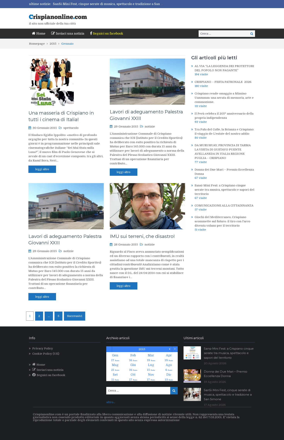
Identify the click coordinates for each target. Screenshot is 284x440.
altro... (110, 402)
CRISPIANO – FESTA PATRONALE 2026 (223, 82)
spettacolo (70, 128)
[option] (109, 4)
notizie (150, 126)
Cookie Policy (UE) (45, 353)
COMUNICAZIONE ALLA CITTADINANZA (224, 205)
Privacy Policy (42, 348)
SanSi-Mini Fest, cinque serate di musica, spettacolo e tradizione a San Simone (112, 4)
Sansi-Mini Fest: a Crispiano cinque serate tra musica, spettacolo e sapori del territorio (224, 190)
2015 (142, 349)
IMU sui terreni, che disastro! (142, 236)
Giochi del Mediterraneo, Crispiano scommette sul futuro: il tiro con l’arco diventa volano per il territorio (222, 221)
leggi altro (42, 169)
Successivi (74, 316)
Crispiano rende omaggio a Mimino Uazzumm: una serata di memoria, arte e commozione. (224, 98)
